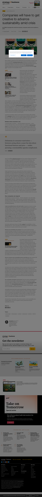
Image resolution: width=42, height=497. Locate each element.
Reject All (24, 55)
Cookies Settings (13, 55)
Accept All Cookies (30, 55)
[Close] (33, 51)
